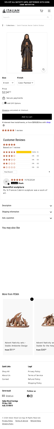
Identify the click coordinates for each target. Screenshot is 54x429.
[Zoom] (43, 69)
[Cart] (41, 11)
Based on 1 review (11, 147)
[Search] (48, 17)
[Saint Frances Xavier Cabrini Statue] (17, 259)
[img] (17, 180)
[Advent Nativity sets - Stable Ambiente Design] (17, 326)
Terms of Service (35, 375)
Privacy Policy (34, 371)
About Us (6, 375)
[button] (8, 130)
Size (4, 78)
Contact (5, 379)
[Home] (3, 25)
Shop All (5, 371)
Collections (10, 25)
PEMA (16, 294)
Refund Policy (34, 379)
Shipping (5, 110)
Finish (20, 78)
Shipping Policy (35, 383)
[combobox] (27, 17)
